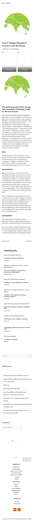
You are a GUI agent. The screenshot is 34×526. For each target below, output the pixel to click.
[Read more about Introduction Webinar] (10, 336)
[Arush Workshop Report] (17, 266)
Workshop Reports (8, 274)
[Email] (19, 509)
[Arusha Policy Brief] (12, 255)
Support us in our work (16, 471)
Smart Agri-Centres (16, 473)
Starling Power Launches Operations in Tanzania (16, 375)
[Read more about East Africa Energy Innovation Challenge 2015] (16, 303)
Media (16, 484)
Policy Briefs (16, 492)
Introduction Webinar (10, 339)
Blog (16, 486)
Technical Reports (16, 488)
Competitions (7, 310)
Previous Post (5, 241)
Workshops (6, 49)
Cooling (17, 477)
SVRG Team (6, 385)
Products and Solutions (16, 475)
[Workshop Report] (9, 61)
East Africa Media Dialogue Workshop (16, 282)
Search (16, 457)
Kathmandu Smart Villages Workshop (16, 319)
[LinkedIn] (14, 509)
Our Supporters (16, 469)
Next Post (29, 241)
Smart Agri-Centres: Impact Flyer (11, 388)
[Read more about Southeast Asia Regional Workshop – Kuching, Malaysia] (17, 291)
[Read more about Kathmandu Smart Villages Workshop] (14, 316)
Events (16, 494)
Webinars (6, 341)
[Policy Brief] (25, 61)
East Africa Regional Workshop (14, 258)
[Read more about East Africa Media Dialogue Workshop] (14, 279)
